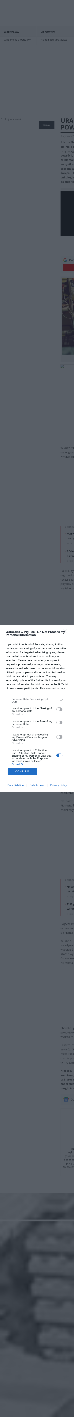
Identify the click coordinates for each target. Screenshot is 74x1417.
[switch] (59, 709)
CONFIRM (22, 771)
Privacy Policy (58, 785)
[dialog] (37, 708)
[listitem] (37, 700)
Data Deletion (15, 785)
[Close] (66, 632)
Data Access (37, 785)
